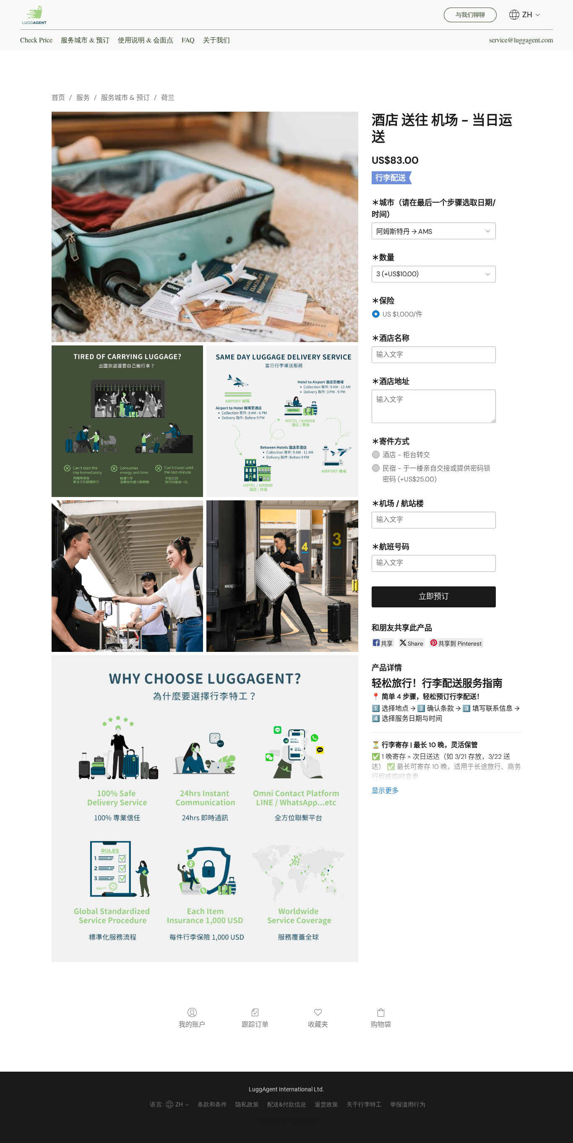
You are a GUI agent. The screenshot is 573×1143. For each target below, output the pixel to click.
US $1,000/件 (402, 314)
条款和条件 (212, 1104)
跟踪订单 (255, 1024)
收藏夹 (318, 1024)
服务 (83, 97)
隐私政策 (247, 1104)
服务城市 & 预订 (85, 39)
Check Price (36, 39)
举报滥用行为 (407, 1104)
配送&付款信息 (286, 1104)
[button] (34, 14)
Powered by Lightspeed (286, 1120)
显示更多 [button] (385, 790)
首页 (58, 97)
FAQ (188, 39)
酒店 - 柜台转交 (406, 454)
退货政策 (326, 1104)
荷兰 (168, 97)
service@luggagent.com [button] (521, 39)
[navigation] (525, 15)
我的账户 (192, 1024)
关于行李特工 (364, 1104)
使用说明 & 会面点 (145, 39)
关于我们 (216, 39)
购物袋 (381, 1024)
